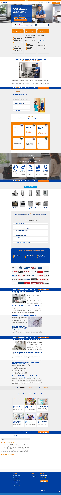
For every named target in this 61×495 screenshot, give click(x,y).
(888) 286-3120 (45, 41)
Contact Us (49, 2)
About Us (42, 2)
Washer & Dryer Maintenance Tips (18, 407)
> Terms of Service (33, 476)
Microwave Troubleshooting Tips (42, 422)
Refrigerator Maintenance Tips (43, 406)
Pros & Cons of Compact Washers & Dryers (17, 422)
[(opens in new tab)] (15, 387)
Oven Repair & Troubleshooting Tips (29, 422)
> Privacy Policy (33, 477)
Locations (46, 2)
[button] (21, 102)
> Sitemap (32, 475)
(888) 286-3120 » (56, 2)
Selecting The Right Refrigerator (28, 407)
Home (39, 2)
